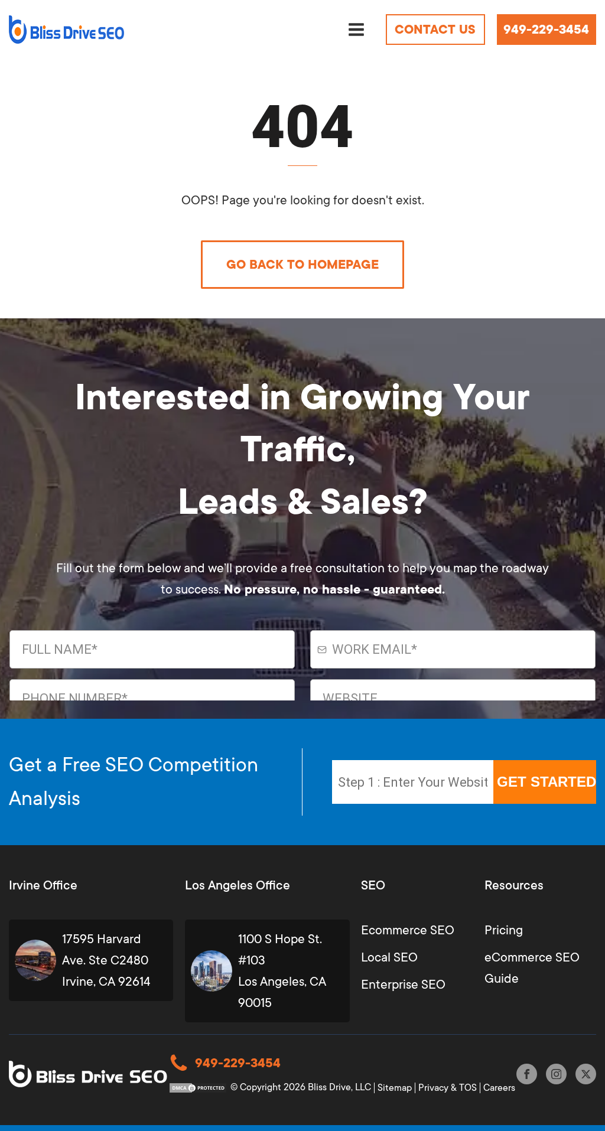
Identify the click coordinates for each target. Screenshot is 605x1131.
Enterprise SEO (403, 984)
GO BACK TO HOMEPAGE (302, 265)
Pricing (503, 930)
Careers (499, 1088)
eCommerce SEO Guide (532, 968)
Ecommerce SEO (407, 930)
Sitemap (395, 1088)
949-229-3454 (546, 29)
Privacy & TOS (447, 1088)
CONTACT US (435, 29)
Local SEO (389, 957)
